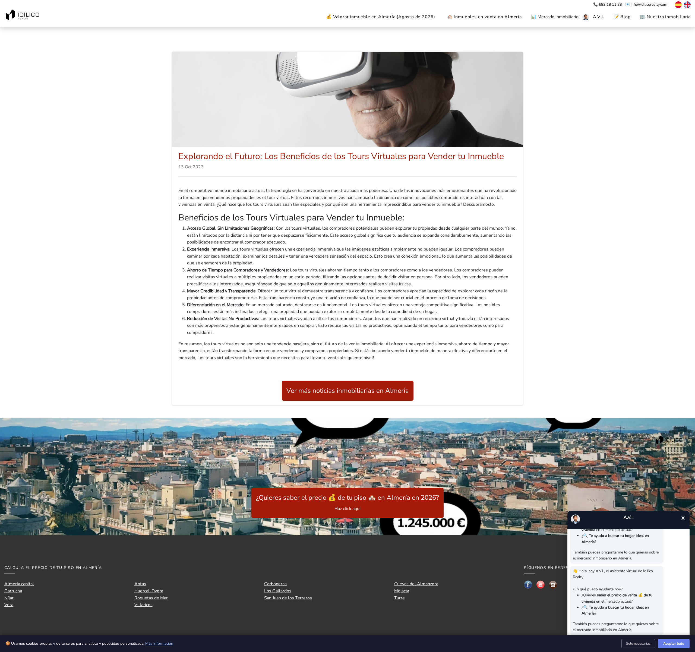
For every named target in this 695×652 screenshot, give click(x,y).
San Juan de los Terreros (288, 598)
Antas (140, 584)
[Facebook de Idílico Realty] (528, 584)
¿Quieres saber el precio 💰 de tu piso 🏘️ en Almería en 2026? (347, 502)
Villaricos (143, 605)
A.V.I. (598, 17)
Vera (8, 605)
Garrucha (13, 591)
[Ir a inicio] (23, 15)
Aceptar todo (673, 643)
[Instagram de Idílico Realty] (553, 585)
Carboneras (275, 584)
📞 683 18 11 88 (608, 4)
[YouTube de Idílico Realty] (540, 584)
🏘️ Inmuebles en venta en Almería (484, 17)
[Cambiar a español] (675, 4)
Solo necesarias (638, 643)
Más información (159, 643)
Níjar (9, 598)
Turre (399, 598)
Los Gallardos (277, 591)
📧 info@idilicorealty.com (646, 4)
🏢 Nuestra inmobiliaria (665, 17)
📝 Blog (622, 17)
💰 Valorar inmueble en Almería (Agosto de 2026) (380, 17)
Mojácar (401, 591)
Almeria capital (19, 584)
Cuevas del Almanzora (416, 584)
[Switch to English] (687, 4)
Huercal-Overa (148, 591)
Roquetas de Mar (151, 598)
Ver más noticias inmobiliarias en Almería (347, 390)
